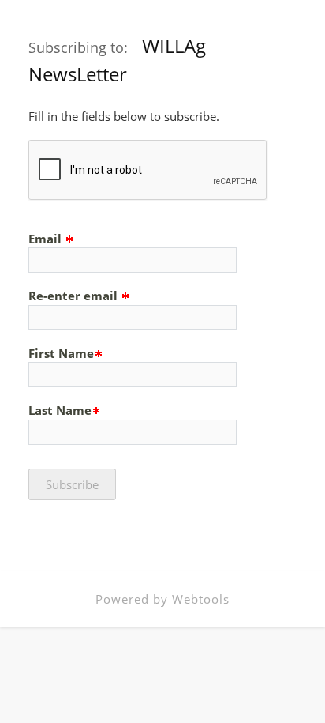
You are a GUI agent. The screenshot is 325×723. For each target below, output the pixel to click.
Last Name (60, 410)
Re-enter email (74, 295)
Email (46, 239)
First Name (61, 353)
